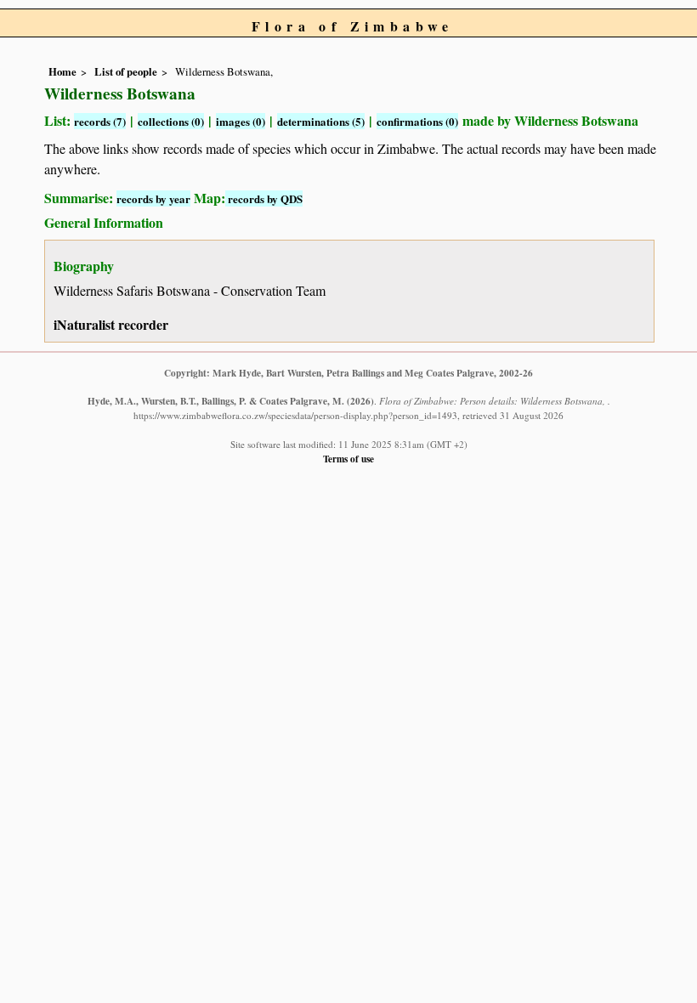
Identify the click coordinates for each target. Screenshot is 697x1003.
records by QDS (264, 198)
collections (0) (171, 121)
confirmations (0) (417, 121)
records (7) (100, 121)
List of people (125, 71)
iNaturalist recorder (111, 324)
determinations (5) (321, 121)
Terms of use (348, 458)
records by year (153, 198)
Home (62, 71)
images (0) (240, 121)
